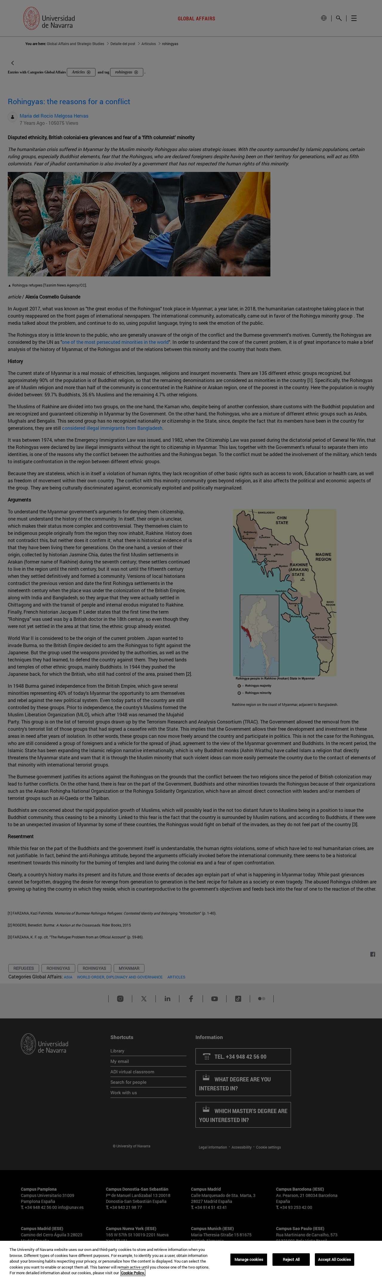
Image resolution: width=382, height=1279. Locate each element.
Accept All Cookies (334, 1259)
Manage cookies (249, 1259)
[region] (191, 1260)
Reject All (291, 1259)
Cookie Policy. (133, 1272)
